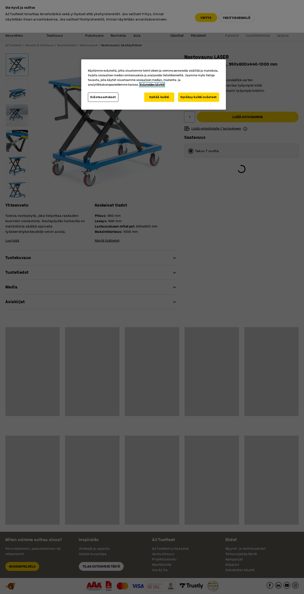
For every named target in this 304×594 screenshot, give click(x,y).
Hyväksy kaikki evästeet (198, 97)
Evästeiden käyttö (152, 85)
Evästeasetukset (103, 97)
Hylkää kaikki (159, 97)
